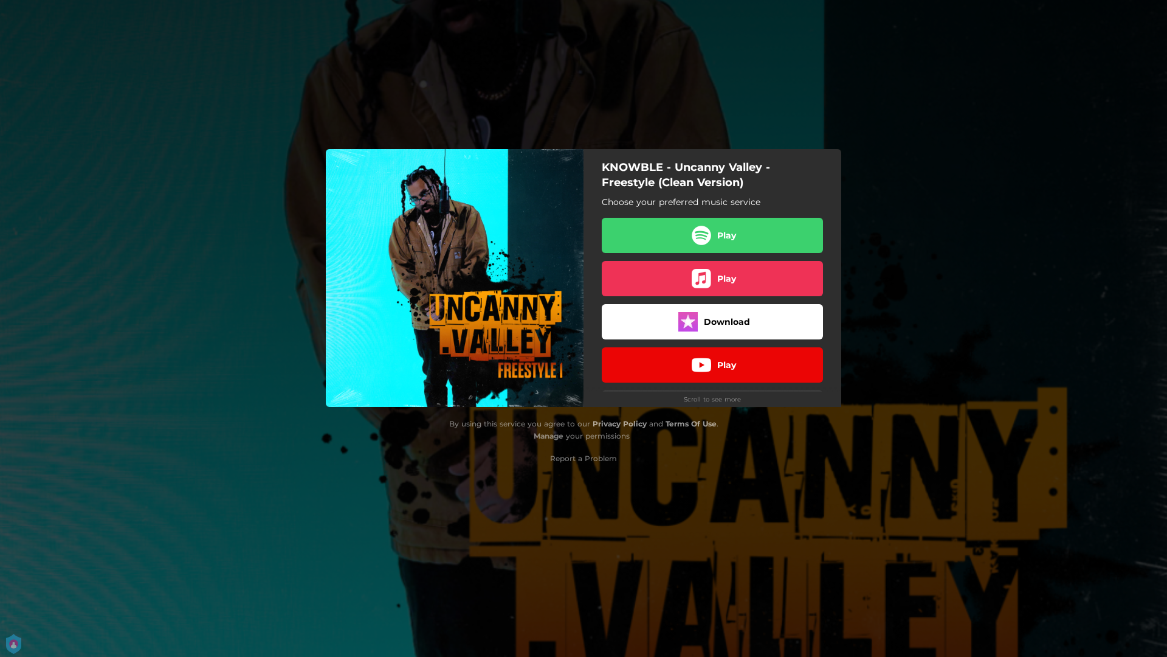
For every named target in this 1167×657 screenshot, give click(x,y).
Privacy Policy (620, 423)
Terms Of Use (691, 423)
